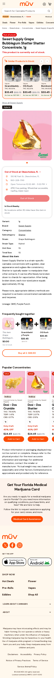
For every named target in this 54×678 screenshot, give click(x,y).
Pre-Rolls (22, 22)
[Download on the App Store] (14, 562)
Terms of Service (40, 660)
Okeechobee (14, 28)
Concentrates (27, 28)
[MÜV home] (27, 3)
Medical (48, 17)
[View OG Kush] (46, 324)
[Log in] (44, 4)
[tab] (27, 162)
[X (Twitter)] (5, 545)
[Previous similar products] (41, 61)
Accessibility (26, 654)
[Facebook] (12, 545)
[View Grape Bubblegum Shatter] (8, 324)
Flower (13, 22)
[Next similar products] (47, 61)
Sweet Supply (25, 226)
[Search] (49, 11)
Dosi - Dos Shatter (34, 406)
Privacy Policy (40, 654)
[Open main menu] (4, 3)
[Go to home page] (27, 536)
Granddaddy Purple (27, 333)
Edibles (40, 22)
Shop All (33, 594)
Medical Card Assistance (27, 519)
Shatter (22, 234)
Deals (4, 22)
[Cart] (50, 4)
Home (4, 28)
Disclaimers (13, 654)
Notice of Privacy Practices (18, 660)
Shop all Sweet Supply (12, 102)
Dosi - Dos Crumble (10, 406)
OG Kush (44, 332)
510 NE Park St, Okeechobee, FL (25, 176)
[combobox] (25, 11)
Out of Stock (27, 198)
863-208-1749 (17, 180)
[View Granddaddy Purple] (27, 324)
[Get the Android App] (40, 562)
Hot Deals (8, 581)
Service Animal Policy (27, 666)
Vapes (31, 22)
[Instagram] (20, 545)
